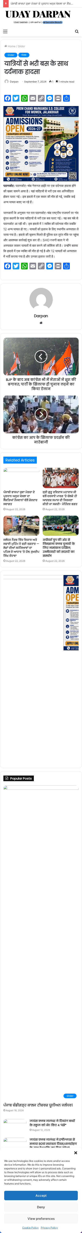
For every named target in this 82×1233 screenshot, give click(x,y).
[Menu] (5, 31)
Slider (21, 46)
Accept (41, 1196)
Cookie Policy (30, 1227)
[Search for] (77, 31)
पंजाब (23, 54)
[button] (76, 1153)
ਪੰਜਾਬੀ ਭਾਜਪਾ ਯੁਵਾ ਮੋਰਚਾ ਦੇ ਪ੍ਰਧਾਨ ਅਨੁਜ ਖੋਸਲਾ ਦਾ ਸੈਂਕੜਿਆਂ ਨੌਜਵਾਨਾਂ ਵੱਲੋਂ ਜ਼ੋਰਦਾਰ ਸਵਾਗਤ (20, 498)
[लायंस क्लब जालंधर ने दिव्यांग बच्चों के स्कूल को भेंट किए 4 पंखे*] (14, 1127)
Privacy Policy (49, 1227)
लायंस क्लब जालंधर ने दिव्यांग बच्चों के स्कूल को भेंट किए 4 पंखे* (52, 1123)
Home (11, 46)
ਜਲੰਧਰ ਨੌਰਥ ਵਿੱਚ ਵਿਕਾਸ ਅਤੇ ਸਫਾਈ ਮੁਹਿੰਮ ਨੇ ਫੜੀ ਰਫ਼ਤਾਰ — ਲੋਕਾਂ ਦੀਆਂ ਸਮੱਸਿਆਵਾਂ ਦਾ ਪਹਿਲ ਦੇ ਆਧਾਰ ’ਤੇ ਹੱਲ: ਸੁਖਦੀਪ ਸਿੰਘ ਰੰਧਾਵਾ (21, 548)
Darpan (14, 81)
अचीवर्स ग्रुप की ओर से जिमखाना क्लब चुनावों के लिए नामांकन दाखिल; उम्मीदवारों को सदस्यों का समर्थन (59, 548)
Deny (41, 1207)
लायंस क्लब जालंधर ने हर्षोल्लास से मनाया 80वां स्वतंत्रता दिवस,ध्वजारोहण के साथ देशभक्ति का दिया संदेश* (53, 1143)
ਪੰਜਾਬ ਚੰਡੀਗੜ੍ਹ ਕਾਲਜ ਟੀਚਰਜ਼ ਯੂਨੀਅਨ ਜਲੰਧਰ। (38, 1105)
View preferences (41, 1219)
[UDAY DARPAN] (41, 17)
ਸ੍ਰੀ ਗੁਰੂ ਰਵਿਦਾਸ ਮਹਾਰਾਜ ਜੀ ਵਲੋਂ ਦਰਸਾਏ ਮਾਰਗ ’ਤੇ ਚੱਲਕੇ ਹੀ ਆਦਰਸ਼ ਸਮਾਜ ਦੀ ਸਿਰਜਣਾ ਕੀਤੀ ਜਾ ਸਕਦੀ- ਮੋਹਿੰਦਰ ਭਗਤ (60, 498)
